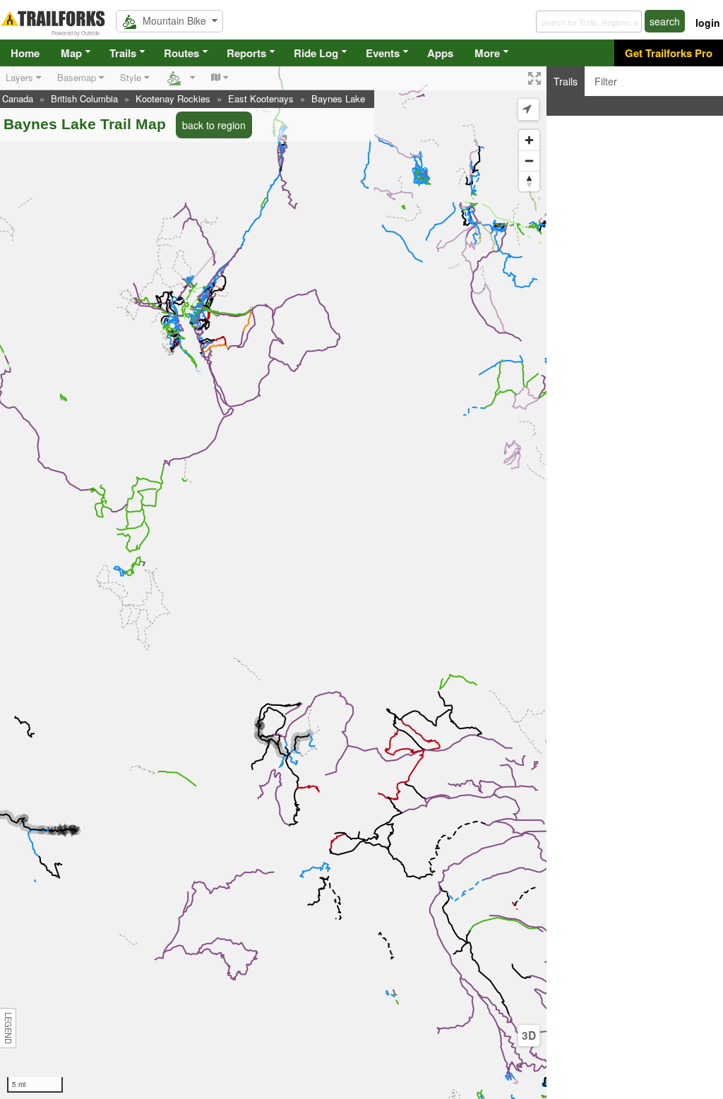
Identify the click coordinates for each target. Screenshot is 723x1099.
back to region (214, 125)
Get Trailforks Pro (668, 53)
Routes (181, 53)
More (487, 53)
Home (25, 53)
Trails (122, 53)
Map (71, 53)
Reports (246, 53)
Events (383, 53)
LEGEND (8, 1028)
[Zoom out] (529, 160)
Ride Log (316, 53)
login (707, 23)
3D (529, 1035)
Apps (440, 53)
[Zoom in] (529, 140)
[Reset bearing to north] (529, 181)
